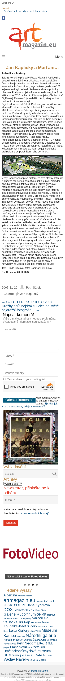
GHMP (41, 614)
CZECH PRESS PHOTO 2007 (27, 302)
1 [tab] (25, 585)
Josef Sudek (27, 626)
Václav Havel (14, 659)
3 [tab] (33, 585)
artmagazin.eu (19, 600)
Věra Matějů (39, 659)
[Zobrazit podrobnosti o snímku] (30, 437)
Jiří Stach (36, 622)
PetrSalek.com (39, 670)
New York (21, 636)
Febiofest (19, 610)
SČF (30, 647)
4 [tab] (37, 585)
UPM (7, 655)
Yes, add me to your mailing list (25, 379)
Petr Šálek (33, 287)
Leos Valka (35, 631)
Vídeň (29, 660)
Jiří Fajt (24, 622)
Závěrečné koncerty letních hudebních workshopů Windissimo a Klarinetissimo (26, 12)
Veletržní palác (44, 655)
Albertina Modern (25, 596)
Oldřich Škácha (32, 639)
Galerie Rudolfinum (19, 614)
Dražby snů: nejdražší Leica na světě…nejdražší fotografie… (32, 308)
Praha (14, 647)
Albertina (10, 595)
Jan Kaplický (29, 294)
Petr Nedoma (28, 643)
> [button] (53, 436)
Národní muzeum (13, 639)
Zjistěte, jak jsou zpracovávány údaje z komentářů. (30, 405)
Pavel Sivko (9, 643)
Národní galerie (41, 635)
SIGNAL (23, 647)
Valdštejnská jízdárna (24, 655)
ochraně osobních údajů (34, 513)
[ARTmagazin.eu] (32, 36)
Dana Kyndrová (38, 605)
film (28, 610)
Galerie (8, 294)
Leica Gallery (19, 630)
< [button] (7, 436)
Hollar (15, 618)
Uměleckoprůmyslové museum (27, 651)
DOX (8, 609)
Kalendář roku (42, 626)
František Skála (38, 610)
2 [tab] (29, 585)
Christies (39, 601)
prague (6, 647)
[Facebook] (3, 17)
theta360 (39, 647)
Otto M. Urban (49, 639)
